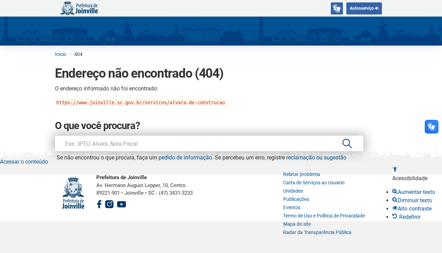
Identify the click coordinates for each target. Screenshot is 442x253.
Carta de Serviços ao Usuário (314, 182)
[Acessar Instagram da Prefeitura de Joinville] (109, 203)
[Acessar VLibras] (337, 8)
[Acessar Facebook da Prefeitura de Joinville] (99, 203)
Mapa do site (297, 224)
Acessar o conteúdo (24, 161)
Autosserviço (362, 8)
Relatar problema (301, 174)
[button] (395, 170)
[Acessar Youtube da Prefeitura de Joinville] (121, 203)
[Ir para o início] (79, 7)
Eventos (291, 207)
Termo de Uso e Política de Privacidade (324, 215)
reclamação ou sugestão (316, 157)
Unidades (293, 191)
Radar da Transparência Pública (317, 232)
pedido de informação (185, 157)
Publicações (296, 199)
